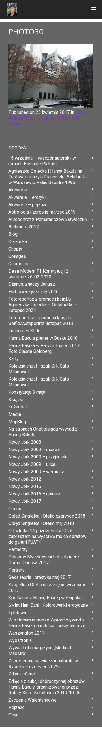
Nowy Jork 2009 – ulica (31, 464)
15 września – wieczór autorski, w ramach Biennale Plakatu (42, 160)
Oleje (13, 715)
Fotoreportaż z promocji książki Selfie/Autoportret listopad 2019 (40, 320)
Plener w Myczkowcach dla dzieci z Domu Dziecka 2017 (44, 559)
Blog (13, 234)
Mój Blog (17, 421)
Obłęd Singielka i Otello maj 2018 (41, 523)
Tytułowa (17, 612)
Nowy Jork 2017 (24, 501)
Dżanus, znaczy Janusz (31, 284)
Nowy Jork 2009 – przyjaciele (38, 457)
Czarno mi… (19, 263)
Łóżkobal (17, 407)
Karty (13, 358)
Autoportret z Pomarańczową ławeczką (47, 219)
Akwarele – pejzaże (28, 204)
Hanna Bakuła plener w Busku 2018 (43, 338)
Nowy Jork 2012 (24, 479)
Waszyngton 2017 (26, 633)
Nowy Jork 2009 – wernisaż (36, 471)
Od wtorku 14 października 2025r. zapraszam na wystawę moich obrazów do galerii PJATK (47, 536)
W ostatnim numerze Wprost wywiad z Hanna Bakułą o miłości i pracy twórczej (47, 622)
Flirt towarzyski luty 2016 (33, 291)
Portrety (16, 570)
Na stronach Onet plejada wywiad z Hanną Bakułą (43, 431)
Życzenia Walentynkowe (32, 700)
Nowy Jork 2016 (24, 486)
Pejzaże (16, 707)
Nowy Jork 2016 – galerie (34, 494)
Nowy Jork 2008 (24, 442)
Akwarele (17, 190)
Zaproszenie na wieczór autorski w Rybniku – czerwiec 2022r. (43, 663)
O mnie (15, 508)
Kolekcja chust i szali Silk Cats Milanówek (38, 368)
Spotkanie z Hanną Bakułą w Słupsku (45, 597)
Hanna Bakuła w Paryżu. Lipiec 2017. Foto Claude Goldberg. (44, 348)
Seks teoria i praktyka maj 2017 (39, 577)
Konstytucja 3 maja (26, 392)
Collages (17, 256)
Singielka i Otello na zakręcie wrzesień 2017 (46, 587)
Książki (15, 399)
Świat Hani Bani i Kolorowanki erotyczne (48, 605)
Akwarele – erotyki (27, 197)
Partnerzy (18, 549)
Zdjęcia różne (21, 674)
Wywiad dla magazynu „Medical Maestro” (39, 650)
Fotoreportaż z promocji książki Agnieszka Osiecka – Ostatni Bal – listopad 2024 (42, 304)
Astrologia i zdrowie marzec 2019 (42, 212)
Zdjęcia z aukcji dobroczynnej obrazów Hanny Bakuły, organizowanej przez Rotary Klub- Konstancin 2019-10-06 (46, 687)
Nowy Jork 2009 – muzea (34, 449)
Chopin (15, 249)
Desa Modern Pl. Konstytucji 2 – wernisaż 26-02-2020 (40, 274)
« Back (15, 123)
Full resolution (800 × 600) (55, 118)
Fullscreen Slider (25, 330)
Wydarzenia (20, 640)
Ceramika (17, 241)
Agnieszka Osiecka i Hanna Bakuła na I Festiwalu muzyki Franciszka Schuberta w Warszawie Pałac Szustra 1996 (47, 176)
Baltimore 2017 (23, 227)
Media (14, 414)
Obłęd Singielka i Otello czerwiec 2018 (46, 516)
